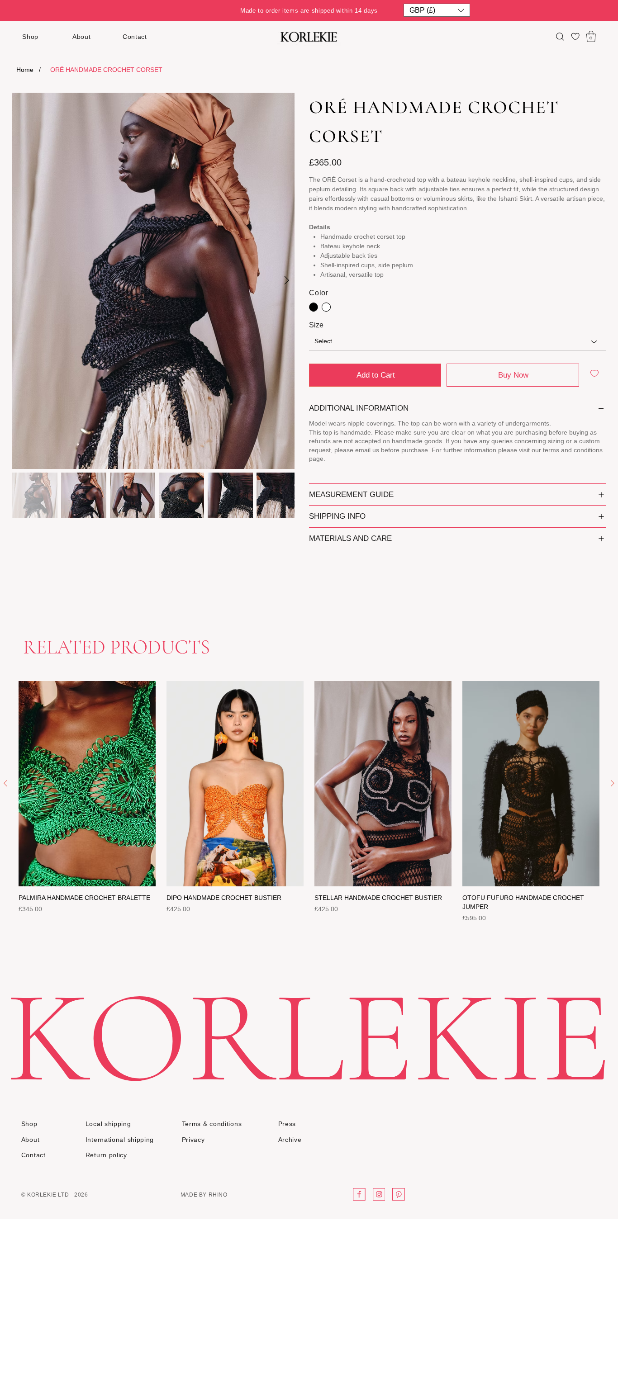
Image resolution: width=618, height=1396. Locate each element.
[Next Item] (286, 280)
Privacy (193, 1139)
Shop (30, 36)
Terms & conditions (212, 1123)
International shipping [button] (120, 1139)
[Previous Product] (5, 783)
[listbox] (437, 10)
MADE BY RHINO (204, 1195)
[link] (591, 36)
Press (287, 1123)
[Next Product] (612, 783)
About (81, 36)
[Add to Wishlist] (595, 373)
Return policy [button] (106, 1155)
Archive (290, 1139)
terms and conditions (573, 450)
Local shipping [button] (108, 1123)
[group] (309, 802)
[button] (437, 10)
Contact (135, 36)
